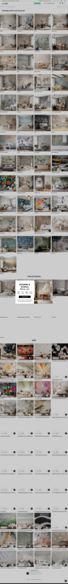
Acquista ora (25, 296)
